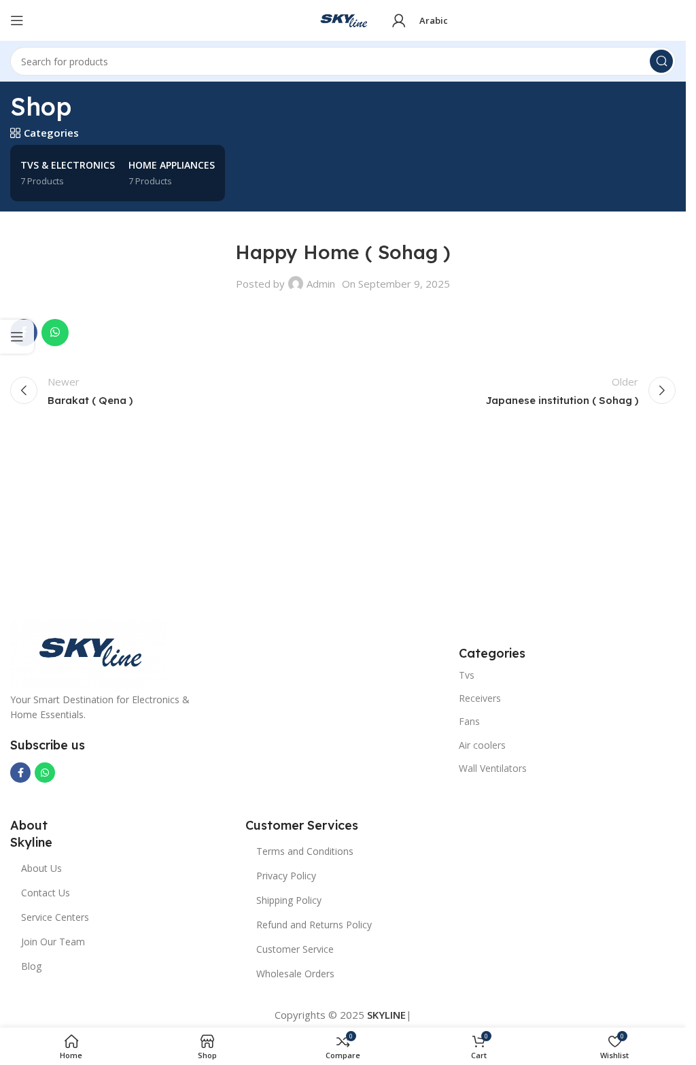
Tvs (466, 675)
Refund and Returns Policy (314, 924)
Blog (31, 966)
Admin (321, 283)
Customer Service (295, 949)
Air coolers (482, 745)
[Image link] (88, 650)
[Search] (661, 61)
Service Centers (55, 917)
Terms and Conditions (304, 851)
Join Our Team (53, 941)
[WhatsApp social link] (55, 332)
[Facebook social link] (20, 772)
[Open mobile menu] (17, 20)
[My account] (399, 20)
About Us (41, 868)
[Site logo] (343, 19)
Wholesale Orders (295, 973)
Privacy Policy (286, 875)
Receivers (480, 698)
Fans (469, 721)
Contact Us (45, 892)
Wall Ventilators (493, 768)
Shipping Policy (288, 900)
